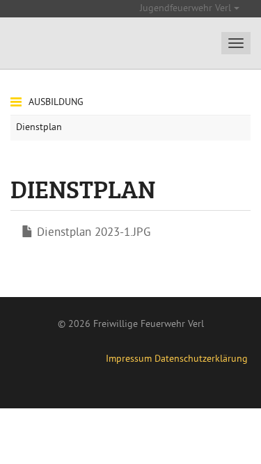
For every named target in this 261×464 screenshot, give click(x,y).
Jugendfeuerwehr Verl (187, 9)
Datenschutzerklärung (201, 359)
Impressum (129, 359)
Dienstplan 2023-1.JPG (93, 233)
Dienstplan (39, 128)
